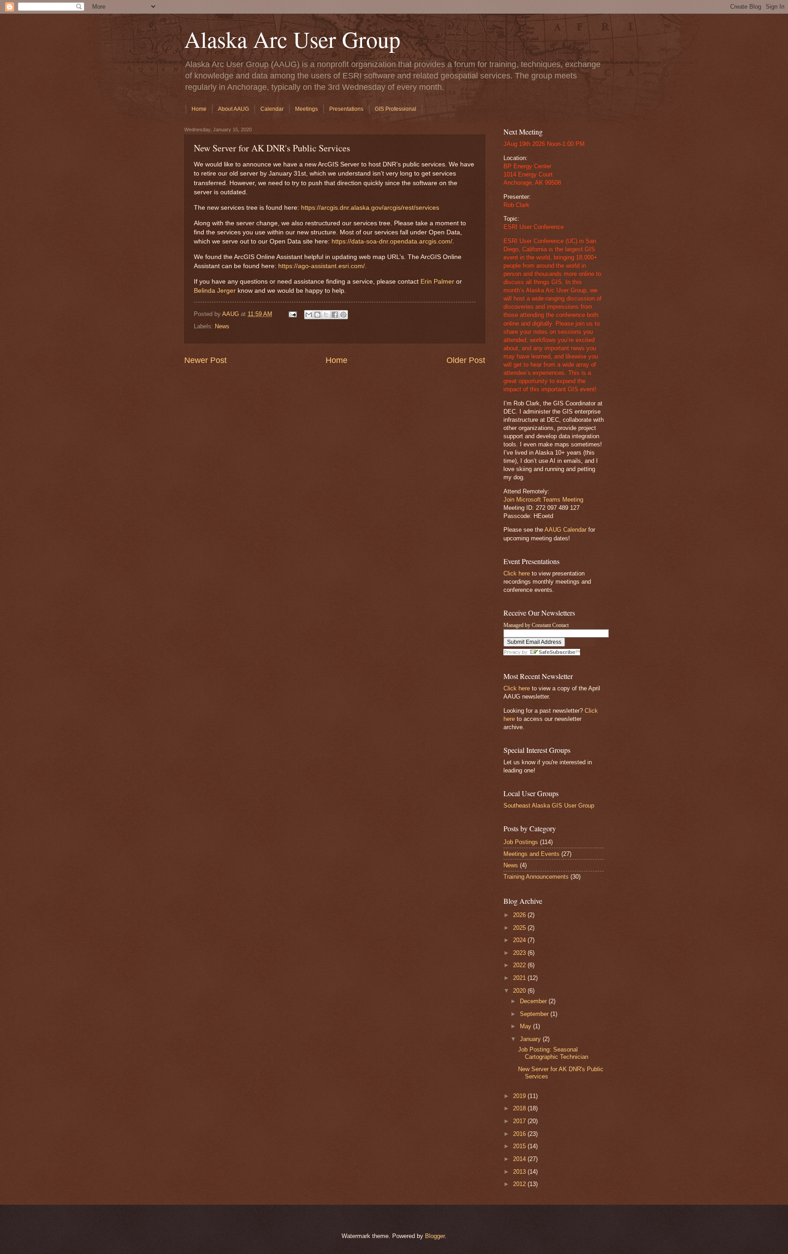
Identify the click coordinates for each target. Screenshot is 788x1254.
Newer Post (205, 360)
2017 (520, 1121)
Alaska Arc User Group (292, 39)
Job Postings (520, 842)
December (534, 1001)
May (526, 1026)
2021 (520, 977)
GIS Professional (395, 109)
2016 (520, 1133)
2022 (520, 965)
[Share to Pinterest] (343, 314)
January (531, 1039)
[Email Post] (292, 314)
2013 (520, 1171)
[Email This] (308, 314)
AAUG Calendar (565, 529)
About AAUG (233, 109)
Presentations (346, 109)
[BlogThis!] (317, 314)
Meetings (306, 109)
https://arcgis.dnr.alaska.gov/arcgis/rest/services (370, 207)
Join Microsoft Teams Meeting (543, 499)
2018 (520, 1108)
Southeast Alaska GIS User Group (548, 805)
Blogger (435, 1236)
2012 (520, 1184)
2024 (520, 940)
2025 (520, 927)
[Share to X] (326, 314)
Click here (516, 573)
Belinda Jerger (215, 290)
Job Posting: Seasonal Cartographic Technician (553, 1053)
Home (199, 109)
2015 (520, 1146)
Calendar (272, 109)
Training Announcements (536, 876)
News (222, 326)
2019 (520, 1096)
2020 (520, 990)
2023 (520, 952)
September (535, 1013)
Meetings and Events (531, 853)
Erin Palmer (437, 281)
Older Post (465, 360)
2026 (520, 915)
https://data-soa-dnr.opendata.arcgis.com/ (392, 241)
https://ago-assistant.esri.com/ (321, 266)
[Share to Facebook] (334, 314)
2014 (520, 1159)
